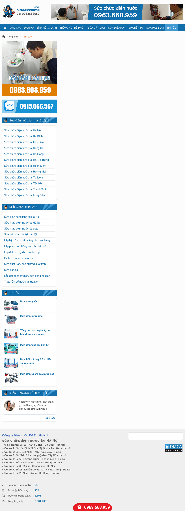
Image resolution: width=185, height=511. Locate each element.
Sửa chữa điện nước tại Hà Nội (22, 130)
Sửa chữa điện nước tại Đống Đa (24, 148)
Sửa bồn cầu (11, 269)
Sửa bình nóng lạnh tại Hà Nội (21, 216)
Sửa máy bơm (155, 27)
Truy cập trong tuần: (19, 495)
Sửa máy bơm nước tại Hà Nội (22, 222)
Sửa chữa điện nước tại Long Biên (24, 195)
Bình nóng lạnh (47, 27)
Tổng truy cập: (16, 501)
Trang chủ (14, 27)
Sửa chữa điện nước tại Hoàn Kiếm (25, 165)
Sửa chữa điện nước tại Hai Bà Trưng (26, 159)
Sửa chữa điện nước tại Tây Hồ (23, 183)
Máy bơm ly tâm (29, 301)
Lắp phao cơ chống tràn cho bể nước (26, 246)
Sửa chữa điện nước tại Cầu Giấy (24, 142)
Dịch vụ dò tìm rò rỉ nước (19, 258)
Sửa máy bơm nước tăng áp (21, 228)
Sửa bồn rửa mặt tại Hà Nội (20, 234)
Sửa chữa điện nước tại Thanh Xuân (25, 189)
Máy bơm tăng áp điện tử (34, 345)
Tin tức (171, 27)
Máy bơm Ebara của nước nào (37, 374)
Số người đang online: (20, 484)
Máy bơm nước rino (31, 316)
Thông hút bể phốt (72, 27)
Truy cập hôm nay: (18, 490)
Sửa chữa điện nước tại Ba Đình (23, 136)
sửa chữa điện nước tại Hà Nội (30, 440)
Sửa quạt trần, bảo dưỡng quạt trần (25, 263)
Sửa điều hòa (116, 27)
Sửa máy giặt (96, 27)
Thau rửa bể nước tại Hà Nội (21, 281)
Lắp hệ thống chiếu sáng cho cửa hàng (27, 240)
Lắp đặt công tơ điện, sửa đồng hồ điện (27, 275)
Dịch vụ (29, 27)
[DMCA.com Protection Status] (174, 451)
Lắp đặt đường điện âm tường (22, 252)
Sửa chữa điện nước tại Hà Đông (24, 153)
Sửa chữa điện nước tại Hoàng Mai (25, 171)
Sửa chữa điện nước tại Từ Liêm (23, 177)
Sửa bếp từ (135, 27)
